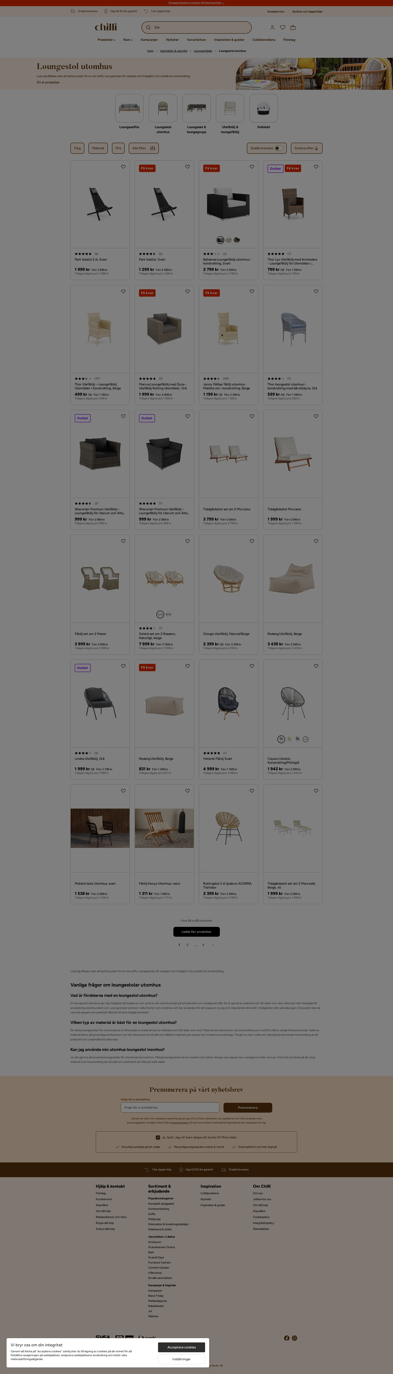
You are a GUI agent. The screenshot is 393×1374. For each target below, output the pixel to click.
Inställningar (181, 1359)
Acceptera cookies (181, 1347)
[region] (108, 1352)
